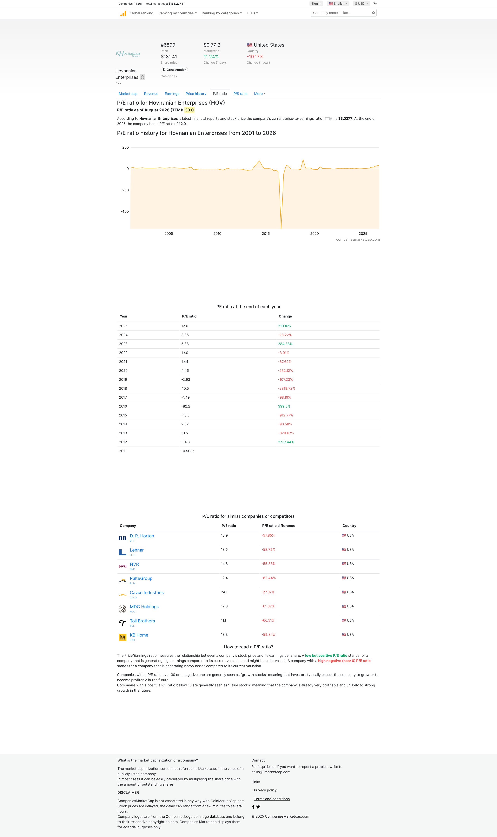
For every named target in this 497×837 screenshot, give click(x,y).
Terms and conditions (272, 799)
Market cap (128, 94)
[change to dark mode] (375, 3)
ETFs (251, 13)
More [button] (258, 94)
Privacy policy (265, 790)
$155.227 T (176, 3)
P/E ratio (220, 94)
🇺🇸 (336, 3)
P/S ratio (241, 94)
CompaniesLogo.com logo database (195, 816)
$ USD (360, 3)
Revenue (151, 94)
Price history (196, 94)
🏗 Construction (174, 70)
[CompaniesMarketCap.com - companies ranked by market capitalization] (123, 13)
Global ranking (141, 13)
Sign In (316, 3)
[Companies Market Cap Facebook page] (253, 808)
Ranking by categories (220, 13)
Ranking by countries (176, 13)
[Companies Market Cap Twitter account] (258, 808)
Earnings (172, 94)
